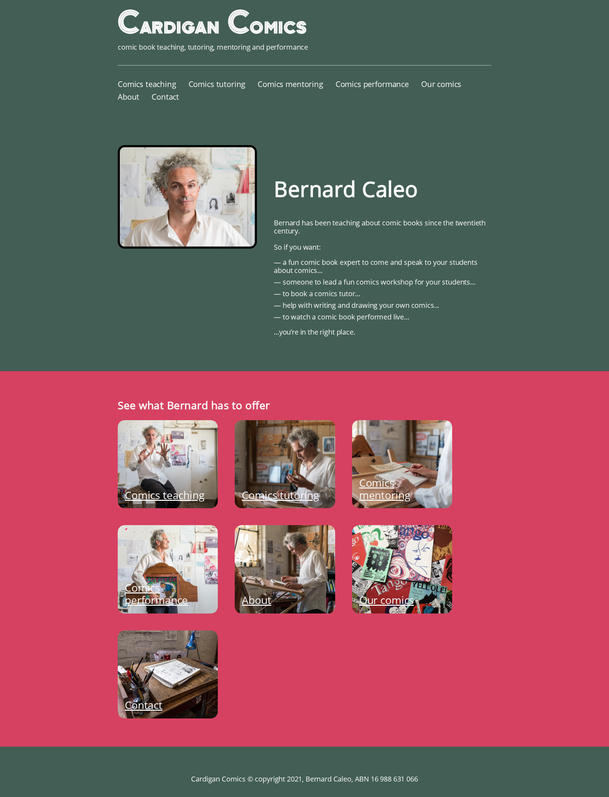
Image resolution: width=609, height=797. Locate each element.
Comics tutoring (217, 84)
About (128, 96)
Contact (165, 96)
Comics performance (372, 84)
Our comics (441, 84)
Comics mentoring (290, 84)
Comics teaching (147, 84)
